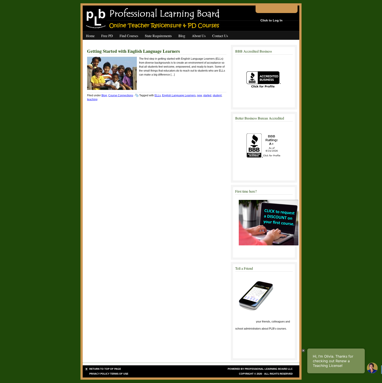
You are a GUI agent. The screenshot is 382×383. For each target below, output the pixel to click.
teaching (92, 99)
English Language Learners (179, 95)
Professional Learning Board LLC (269, 369)
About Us (199, 35)
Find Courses (129, 35)
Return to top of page (105, 369)
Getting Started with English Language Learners (133, 51)
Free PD (107, 35)
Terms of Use (119, 373)
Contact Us (220, 35)
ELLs (158, 95)
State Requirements (158, 35)
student (217, 95)
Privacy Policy (99, 373)
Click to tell (245, 321)
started (207, 95)
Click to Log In (271, 20)
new (199, 95)
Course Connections (120, 95)
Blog (181, 35)
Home (90, 35)
